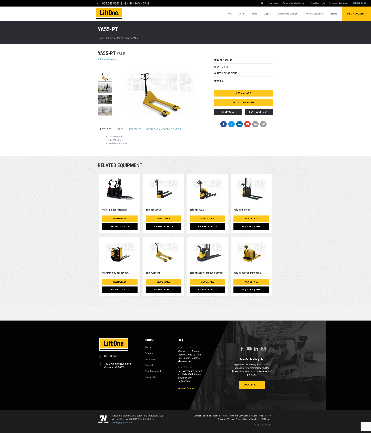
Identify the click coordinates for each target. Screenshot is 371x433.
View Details (120, 219)
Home (101, 38)
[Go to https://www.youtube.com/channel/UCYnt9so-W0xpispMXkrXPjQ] (249, 349)
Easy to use (221, 66)
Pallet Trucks (123, 38)
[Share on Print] (255, 124)
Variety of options (225, 73)
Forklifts (110, 38)
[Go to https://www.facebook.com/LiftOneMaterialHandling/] (242, 349)
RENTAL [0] (359, 3)
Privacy (254, 416)
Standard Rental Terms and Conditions (230, 416)
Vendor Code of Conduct (248, 419)
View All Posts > (186, 388)
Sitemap (207, 416)
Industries (135, 129)
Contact (197, 416)
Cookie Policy (265, 416)
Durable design (223, 60)
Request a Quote (120, 226)
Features (105, 129)
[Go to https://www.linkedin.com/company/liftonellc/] (256, 349)
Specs (120, 129)
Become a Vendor (226, 419)
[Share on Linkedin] (239, 124)
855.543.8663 (111, 3)
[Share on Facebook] (223, 124)
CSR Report (266, 419)
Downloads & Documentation (163, 129)
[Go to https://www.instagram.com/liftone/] (263, 349)
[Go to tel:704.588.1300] (118, 356)
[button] (356, 14)
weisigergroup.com (122, 422)
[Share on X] (231, 124)
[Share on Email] (247, 124)
